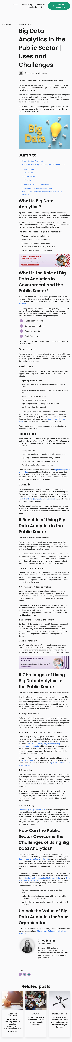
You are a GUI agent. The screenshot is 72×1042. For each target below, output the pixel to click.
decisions (22, 304)
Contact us (40, 5)
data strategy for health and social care (34, 859)
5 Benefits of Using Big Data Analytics (36, 185)
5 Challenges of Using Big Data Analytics (37, 188)
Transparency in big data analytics (32, 810)
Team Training (26, 5)
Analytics (36, 1014)
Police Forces (29, 176)
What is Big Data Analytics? (32, 161)
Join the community (61, 6)
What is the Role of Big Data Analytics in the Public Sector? (44, 164)
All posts (7, 24)
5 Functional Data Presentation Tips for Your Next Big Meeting (36, 1021)
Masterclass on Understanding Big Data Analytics (41, 878)
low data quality (26, 760)
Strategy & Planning (59, 1014)
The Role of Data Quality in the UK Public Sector (37, 499)
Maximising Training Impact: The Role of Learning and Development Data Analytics (12, 1025)
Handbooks (32, 7)
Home (15, 5)
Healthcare (28, 173)
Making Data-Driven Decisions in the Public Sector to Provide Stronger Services (59, 1022)
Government (29, 169)
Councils (27, 180)
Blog (43, 7)
